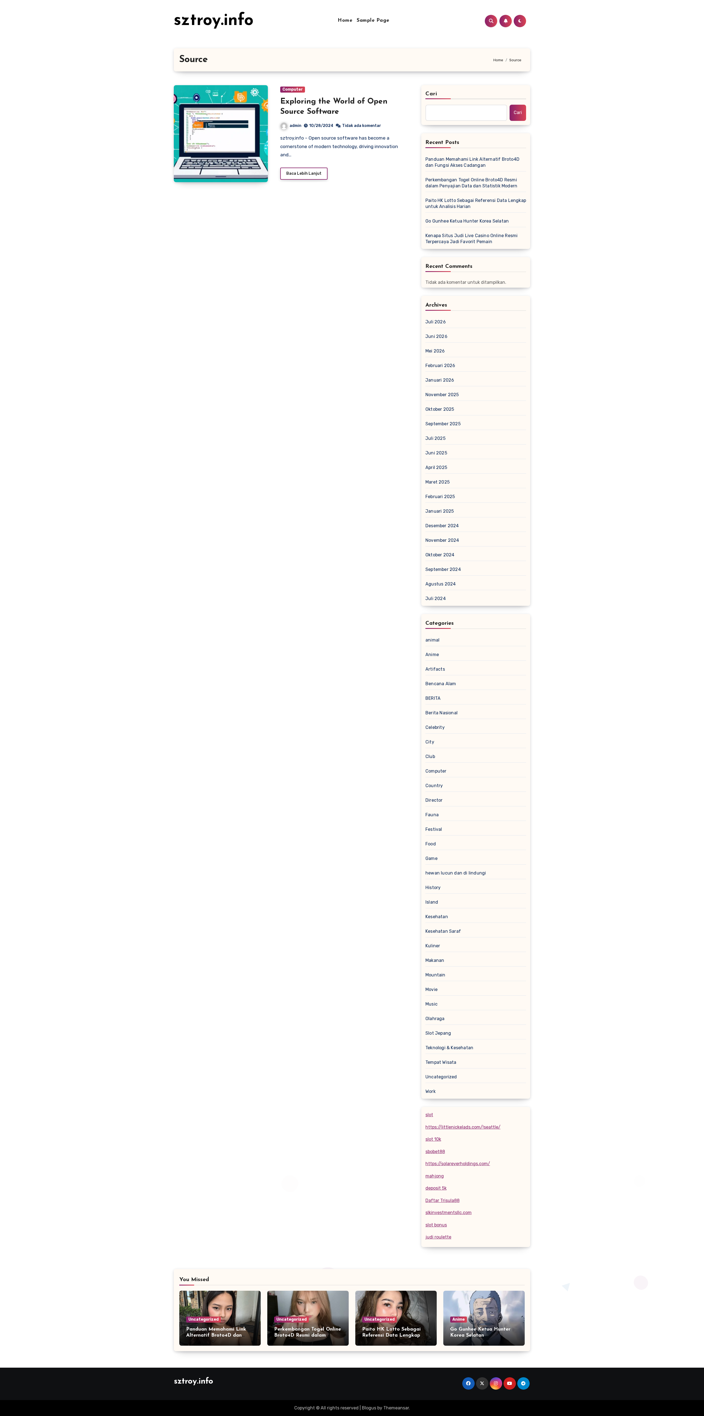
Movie (431, 989)
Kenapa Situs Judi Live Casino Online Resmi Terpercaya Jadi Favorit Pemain (471, 238)
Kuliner (432, 945)
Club (430, 756)
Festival (433, 829)
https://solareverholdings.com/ (457, 1163)
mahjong (434, 1176)
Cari (431, 94)
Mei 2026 (435, 351)
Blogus (369, 1408)
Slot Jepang (438, 1033)
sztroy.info (214, 21)
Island (431, 902)
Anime (432, 654)
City (429, 742)
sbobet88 (435, 1151)
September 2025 (443, 423)
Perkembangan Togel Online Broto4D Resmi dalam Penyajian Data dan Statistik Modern (471, 182)
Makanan (434, 960)
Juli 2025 (435, 438)
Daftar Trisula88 (442, 1200)
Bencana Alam (440, 683)
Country (434, 785)
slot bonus (436, 1225)
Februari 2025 (440, 496)
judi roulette (438, 1237)
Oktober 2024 (439, 554)
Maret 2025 (437, 482)
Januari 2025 (439, 511)
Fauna (432, 814)
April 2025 (436, 467)
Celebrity (435, 727)
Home (345, 20)
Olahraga (435, 1018)
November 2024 (442, 540)
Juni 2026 (436, 336)
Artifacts (435, 669)
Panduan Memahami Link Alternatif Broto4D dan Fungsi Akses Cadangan (472, 162)
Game (431, 858)
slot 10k (433, 1139)
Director (434, 800)
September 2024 (443, 569)
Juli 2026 (435, 321)
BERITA (433, 698)
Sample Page (373, 20)
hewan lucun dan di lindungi (455, 873)
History (433, 887)
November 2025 (442, 394)
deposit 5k (436, 1188)
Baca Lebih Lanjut (303, 173)
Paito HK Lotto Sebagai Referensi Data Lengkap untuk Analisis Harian (475, 203)
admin (295, 125)
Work (430, 1091)
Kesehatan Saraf (443, 931)
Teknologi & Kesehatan (449, 1047)
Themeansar (396, 1408)
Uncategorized (441, 1076)
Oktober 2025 (439, 409)
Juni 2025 (436, 453)
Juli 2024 (435, 598)
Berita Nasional (441, 712)
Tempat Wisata (441, 1062)
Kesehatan (436, 916)
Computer (292, 89)
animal (432, 640)
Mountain (435, 975)
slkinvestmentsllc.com (448, 1212)
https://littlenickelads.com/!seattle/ (463, 1127)
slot (429, 1114)
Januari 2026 (439, 380)
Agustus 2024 (440, 584)
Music (431, 1004)
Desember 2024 (442, 525)
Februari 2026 (440, 365)
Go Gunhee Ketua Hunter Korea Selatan (467, 221)
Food (430, 843)
